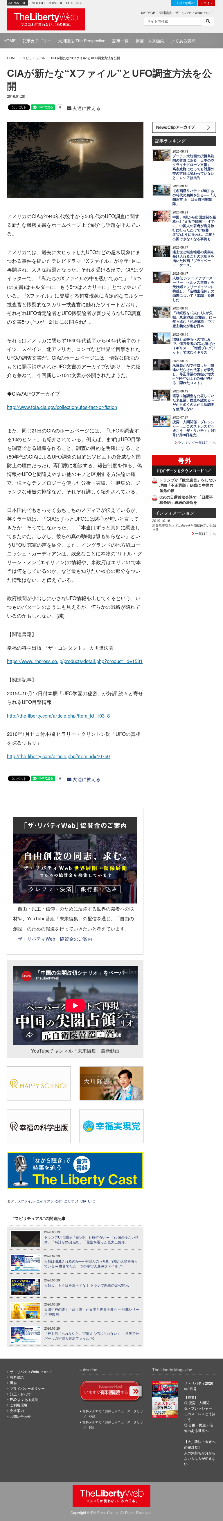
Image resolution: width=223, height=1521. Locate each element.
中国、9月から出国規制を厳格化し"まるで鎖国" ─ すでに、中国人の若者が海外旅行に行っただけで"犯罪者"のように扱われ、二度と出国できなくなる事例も (194, 228)
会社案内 (17, 1410)
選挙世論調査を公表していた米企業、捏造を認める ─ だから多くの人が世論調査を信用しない (193, 402)
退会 (13, 1382)
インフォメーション (174, 513)
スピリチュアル (34, 57)
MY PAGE (148, 12)
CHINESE (55, 2)
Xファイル (26, 1200)
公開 (58, 1200)
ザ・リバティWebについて (194, 12)
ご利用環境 (18, 1404)
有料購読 (165, 12)
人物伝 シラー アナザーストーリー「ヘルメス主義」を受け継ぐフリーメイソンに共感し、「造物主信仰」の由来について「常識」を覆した (194, 289)
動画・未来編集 (150, 41)
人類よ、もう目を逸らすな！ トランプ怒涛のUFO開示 (86, 1285)
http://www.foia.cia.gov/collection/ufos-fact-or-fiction (62, 406)
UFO (91, 1200)
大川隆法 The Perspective (81, 41)
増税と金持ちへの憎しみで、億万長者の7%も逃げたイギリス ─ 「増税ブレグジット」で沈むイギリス (193, 346)
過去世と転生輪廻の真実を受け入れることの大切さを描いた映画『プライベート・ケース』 (193, 258)
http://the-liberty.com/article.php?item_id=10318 (58, 715)
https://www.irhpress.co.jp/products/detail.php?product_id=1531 (75, 661)
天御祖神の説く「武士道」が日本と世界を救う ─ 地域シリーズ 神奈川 (91, 1312)
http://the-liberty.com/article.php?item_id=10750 (58, 756)
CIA (83, 1200)
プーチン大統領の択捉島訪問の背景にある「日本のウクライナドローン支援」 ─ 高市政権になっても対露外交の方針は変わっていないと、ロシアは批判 (193, 166)
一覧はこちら (205, 533)
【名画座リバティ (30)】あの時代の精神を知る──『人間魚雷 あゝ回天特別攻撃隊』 (194, 197)
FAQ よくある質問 (24, 1399)
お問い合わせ (20, 1416)
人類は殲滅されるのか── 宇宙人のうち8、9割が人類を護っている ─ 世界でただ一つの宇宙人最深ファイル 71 (91, 1263)
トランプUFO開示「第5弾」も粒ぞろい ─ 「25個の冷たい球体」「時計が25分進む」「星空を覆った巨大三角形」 (91, 1239)
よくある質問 (183, 41)
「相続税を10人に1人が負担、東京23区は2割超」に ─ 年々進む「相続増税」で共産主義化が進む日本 (194, 319)
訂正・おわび (20, 1393)
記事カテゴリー (37, 41)
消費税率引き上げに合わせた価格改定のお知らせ (184, 527)
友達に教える (85, 108)
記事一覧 (120, 41)
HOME (9, 41)
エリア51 (71, 1200)
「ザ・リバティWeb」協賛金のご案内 (52, 938)
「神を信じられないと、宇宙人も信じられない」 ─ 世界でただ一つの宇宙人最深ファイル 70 (91, 1336)
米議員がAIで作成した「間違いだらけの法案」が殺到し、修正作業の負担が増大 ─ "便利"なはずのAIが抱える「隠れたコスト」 (193, 374)
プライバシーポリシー (27, 1388)
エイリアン (45, 1200)
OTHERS (73, 2)
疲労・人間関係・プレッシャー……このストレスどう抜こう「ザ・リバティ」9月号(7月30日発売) (194, 428)
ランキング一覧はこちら (196, 442)
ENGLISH (37, 2)
